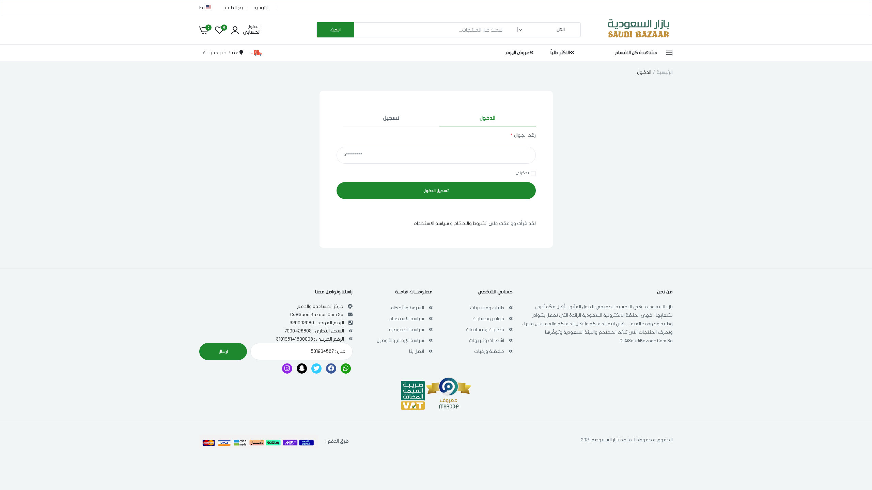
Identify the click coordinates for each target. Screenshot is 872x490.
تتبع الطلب (236, 7)
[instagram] (287, 368)
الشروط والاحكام (470, 223)
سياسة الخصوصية (406, 329)
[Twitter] (316, 368)
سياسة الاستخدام (431, 223)
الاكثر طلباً (560, 52)
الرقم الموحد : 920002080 (317, 322)
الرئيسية (261, 7)
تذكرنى (522, 173)
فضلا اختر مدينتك (221, 52)
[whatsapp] (346, 368)
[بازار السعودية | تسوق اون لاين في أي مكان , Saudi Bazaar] (639, 39)
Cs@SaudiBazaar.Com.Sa (646, 340)
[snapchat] (302, 368)
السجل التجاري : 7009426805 (314, 330)
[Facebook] (331, 368)
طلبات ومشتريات (487, 307)
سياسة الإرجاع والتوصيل (400, 340)
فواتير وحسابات (488, 318)
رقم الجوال (523, 135)
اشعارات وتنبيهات (486, 340)
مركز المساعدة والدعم (320, 306)
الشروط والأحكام (407, 307)
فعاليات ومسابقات (485, 329)
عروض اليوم (517, 52)
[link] (18, 440)
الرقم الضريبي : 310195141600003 (310, 339)
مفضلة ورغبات (489, 351)
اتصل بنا (416, 351)
